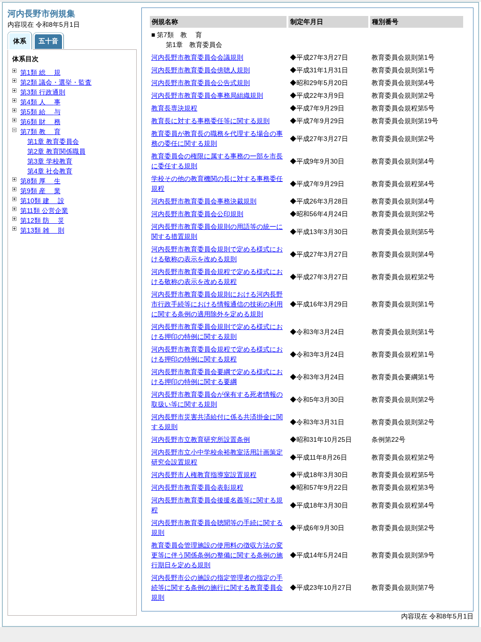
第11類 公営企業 (44, 210)
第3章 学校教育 (49, 161)
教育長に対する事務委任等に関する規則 (210, 121)
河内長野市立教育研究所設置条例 (200, 439)
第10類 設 (42, 200)
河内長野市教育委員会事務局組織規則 (207, 95)
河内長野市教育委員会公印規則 (197, 214)
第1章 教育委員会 (53, 141)
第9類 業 (40, 191)
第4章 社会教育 (49, 171)
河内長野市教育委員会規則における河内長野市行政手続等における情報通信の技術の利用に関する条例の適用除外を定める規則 (217, 304)
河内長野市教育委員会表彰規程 (197, 487)
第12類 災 (42, 220)
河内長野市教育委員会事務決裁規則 (203, 201)
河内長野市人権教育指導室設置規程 (203, 474)
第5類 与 (40, 112)
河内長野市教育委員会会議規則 (197, 57)
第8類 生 (40, 181)
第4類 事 (40, 102)
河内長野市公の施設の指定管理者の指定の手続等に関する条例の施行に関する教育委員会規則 (217, 587)
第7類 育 (40, 131)
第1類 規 (40, 72)
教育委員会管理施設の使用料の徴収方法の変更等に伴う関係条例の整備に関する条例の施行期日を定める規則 (217, 555)
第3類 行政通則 (42, 92)
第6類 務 (40, 121)
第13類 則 (42, 230)
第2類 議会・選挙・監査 (56, 82)
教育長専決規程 (174, 108)
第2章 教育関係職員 (56, 151)
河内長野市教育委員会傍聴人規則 (200, 70)
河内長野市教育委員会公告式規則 (200, 82)
